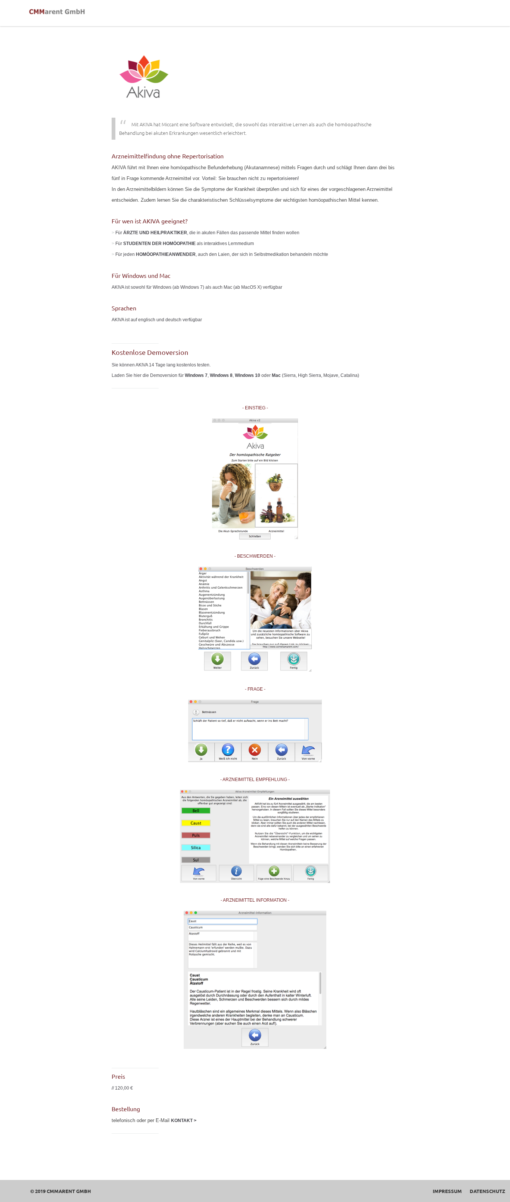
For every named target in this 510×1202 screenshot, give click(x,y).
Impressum (447, 1191)
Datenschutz (487, 1191)
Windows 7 (196, 375)
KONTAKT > (183, 1120)
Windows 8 (221, 375)
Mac (276, 375)
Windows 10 (247, 375)
